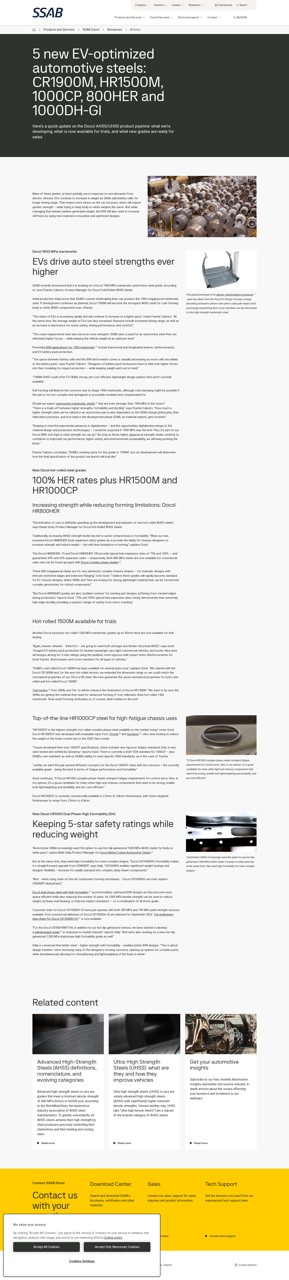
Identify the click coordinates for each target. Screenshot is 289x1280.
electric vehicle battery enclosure (234, 294)
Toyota (113, 734)
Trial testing (39, 690)
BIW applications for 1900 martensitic (70, 347)
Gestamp (133, 734)
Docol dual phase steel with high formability (60, 892)
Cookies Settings (82, 1261)
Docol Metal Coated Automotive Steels (125, 852)
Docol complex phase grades (100, 562)
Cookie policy (113, 1238)
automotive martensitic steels (75, 403)
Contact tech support (223, 1236)
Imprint (168, 1264)
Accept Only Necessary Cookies (117, 1247)
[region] (81, 1245)
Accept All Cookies (46, 1247)
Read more (48, 1143)
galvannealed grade (47, 932)
